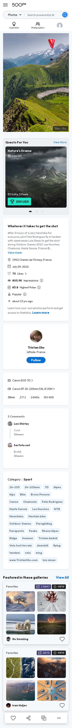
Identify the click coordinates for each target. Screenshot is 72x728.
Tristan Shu (36, 347)
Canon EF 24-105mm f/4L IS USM (32, 389)
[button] (65, 15)
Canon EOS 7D (21, 380)
